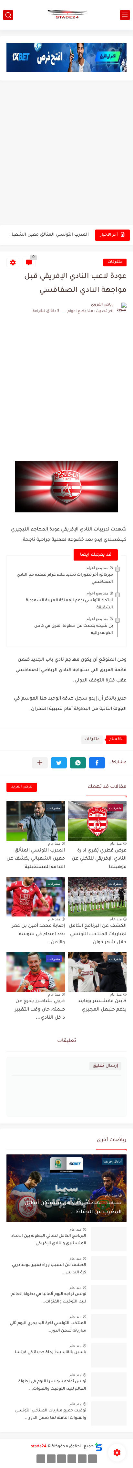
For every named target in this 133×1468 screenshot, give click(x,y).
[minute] (61, 1458)
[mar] (92, 1458)
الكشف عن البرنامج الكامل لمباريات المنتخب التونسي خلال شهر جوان (48, 238)
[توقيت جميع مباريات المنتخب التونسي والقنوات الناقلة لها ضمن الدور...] (109, 1413)
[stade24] (66, 15)
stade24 (38, 1446)
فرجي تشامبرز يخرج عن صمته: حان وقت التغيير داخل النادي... (40, 1010)
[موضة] (71, 1458)
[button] (97, 762)
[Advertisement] (66, 153)
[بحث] (8, 15)
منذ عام (116, 843)
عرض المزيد (21, 787)
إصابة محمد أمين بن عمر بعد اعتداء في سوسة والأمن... (38, 934)
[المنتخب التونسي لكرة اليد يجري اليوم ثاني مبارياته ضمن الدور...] (109, 1326)
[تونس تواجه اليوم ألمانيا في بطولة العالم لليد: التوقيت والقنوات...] (109, 1297)
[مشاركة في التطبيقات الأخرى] (40, 762)
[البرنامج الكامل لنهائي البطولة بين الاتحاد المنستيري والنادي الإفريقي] (109, 1239)
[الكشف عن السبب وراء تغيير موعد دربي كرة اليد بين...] (109, 1268)
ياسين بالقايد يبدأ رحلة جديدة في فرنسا (50, 1352)
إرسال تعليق (105, 1066)
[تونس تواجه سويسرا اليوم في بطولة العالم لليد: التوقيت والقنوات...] (109, 1384)
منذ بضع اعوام (97, 567)
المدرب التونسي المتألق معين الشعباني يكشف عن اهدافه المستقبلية (35, 859)
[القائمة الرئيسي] (125, 15)
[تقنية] (82, 1458)
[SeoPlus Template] (98, 1446)
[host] (40, 1458)
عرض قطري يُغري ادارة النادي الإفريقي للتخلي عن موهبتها (99, 859)
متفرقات (114, 262)
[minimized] (51, 1458)
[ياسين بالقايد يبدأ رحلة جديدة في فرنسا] (109, 1355)
